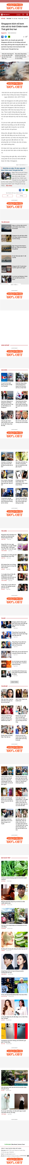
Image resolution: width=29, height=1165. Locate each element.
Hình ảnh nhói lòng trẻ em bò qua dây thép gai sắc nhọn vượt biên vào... (8, 56)
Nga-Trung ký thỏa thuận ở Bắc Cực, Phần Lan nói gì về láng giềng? (19, 247)
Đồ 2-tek (3, 1043)
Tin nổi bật (14, 18)
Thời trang (3, 1114)
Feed (23, 1144)
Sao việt (3, 569)
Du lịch (2, 1090)
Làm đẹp (3, 950)
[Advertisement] (14, 328)
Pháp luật (20, 18)
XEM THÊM (14, 682)
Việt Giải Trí (6, 14)
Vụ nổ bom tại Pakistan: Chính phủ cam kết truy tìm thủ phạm (19, 278)
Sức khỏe (26, 18)
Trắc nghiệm (4, 550)
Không (21, 195)
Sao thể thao (4, 996)
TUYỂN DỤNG (7, 1144)
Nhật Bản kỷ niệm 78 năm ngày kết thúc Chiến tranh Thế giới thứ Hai (13, 169)
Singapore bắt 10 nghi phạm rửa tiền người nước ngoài (19, 266)
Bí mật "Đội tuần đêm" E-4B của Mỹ (19, 256)
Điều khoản (14, 1144)
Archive (19, 1144)
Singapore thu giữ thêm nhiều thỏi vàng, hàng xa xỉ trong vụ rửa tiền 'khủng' (19, 237)
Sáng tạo (3, 557)
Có (7, 195)
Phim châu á (3, 974)
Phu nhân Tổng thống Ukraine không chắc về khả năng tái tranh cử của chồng (20, 56)
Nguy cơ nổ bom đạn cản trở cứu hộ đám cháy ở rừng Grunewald (19, 227)
